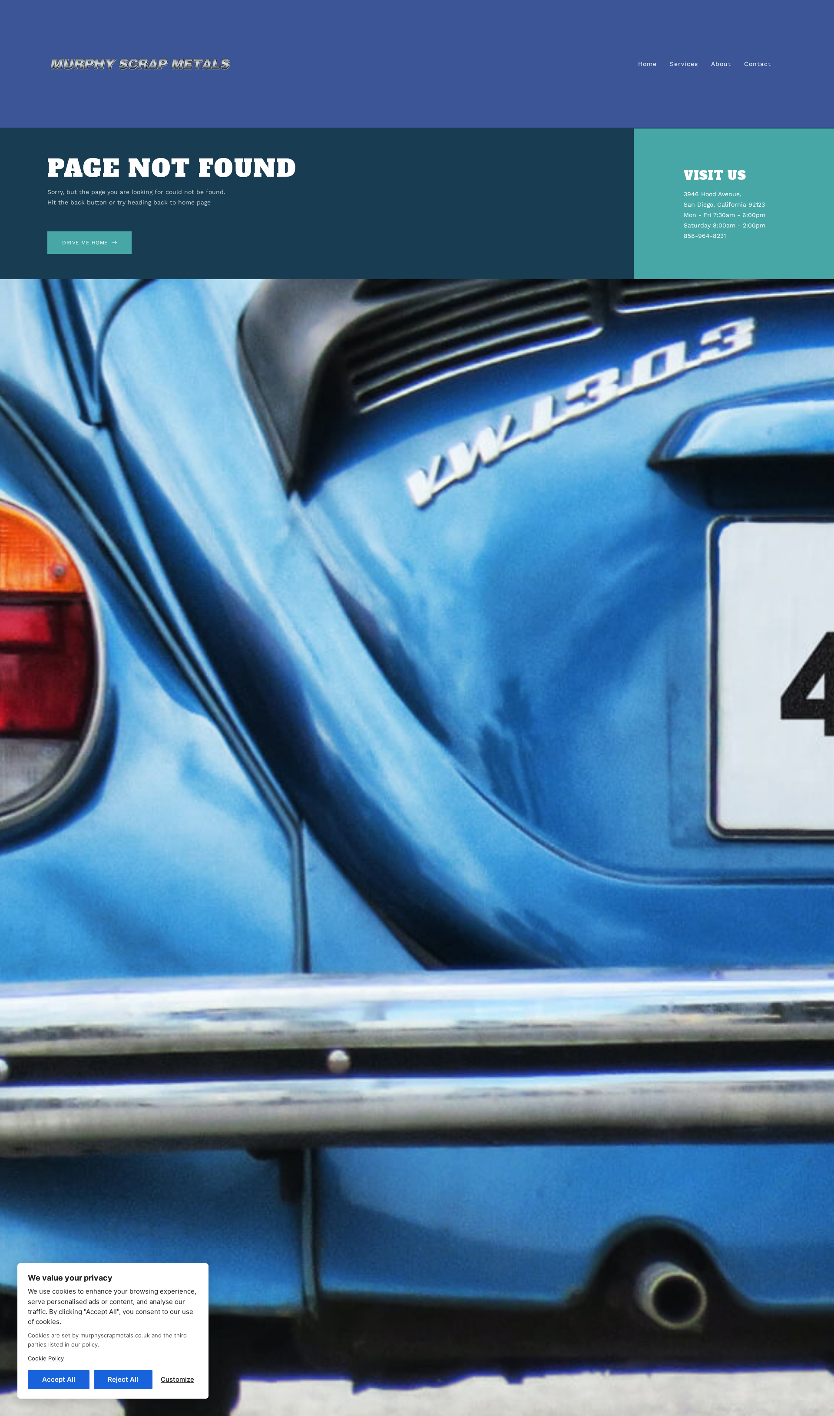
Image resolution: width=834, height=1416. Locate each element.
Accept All (58, 1379)
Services (684, 63)
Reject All (123, 1379)
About (721, 63)
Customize (177, 1379)
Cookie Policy (46, 1358)
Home (647, 63)
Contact (757, 63)
